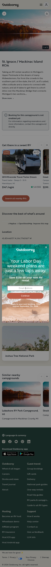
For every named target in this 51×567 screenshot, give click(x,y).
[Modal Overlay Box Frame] (25, 283)
